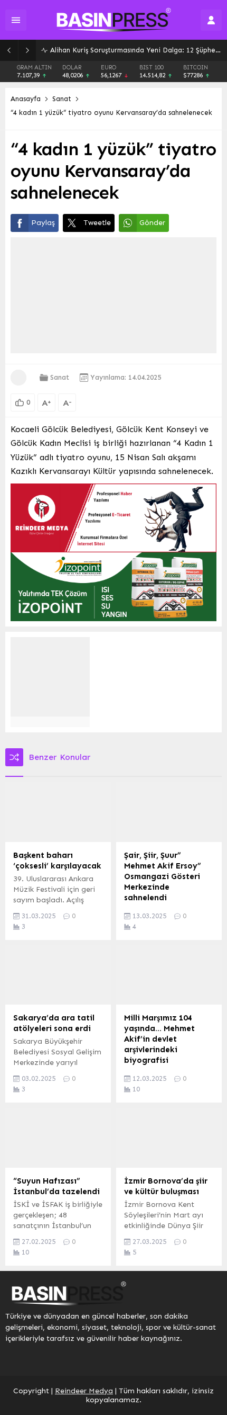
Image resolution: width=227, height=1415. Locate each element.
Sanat (61, 99)
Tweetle (97, 222)
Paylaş (43, 222)
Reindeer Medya (84, 1390)
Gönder (152, 222)
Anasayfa (26, 99)
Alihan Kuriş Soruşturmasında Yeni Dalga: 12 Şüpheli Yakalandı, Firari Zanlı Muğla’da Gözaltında (136, 50)
